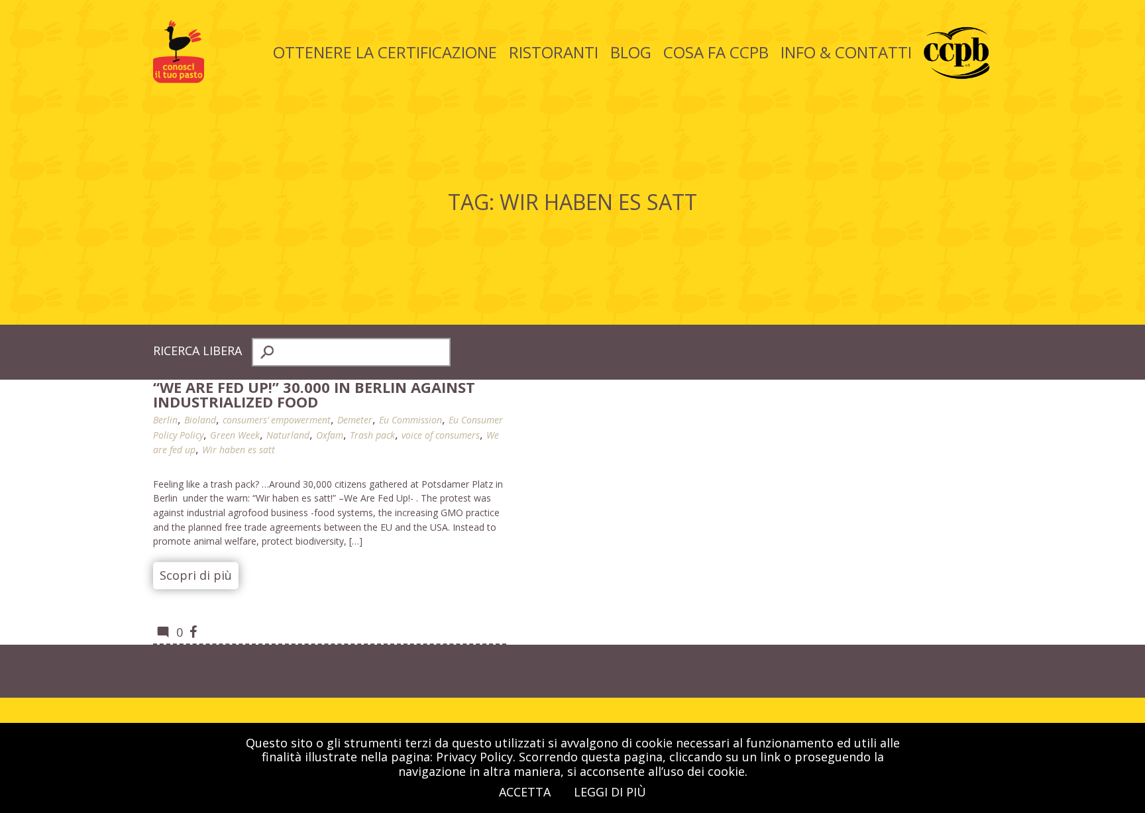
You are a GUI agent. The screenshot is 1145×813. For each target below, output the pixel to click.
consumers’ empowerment (277, 419)
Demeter (354, 419)
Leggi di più (610, 792)
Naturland (287, 435)
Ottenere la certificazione (385, 52)
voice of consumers (441, 435)
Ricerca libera (197, 350)
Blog (630, 52)
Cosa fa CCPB (716, 52)
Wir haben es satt (238, 449)
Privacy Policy (474, 757)
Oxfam (329, 435)
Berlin (165, 419)
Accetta (525, 792)
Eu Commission (410, 419)
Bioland (200, 419)
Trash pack (372, 435)
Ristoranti (553, 52)
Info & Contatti (846, 52)
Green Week (235, 435)
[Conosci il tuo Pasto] (178, 78)
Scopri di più (196, 575)
